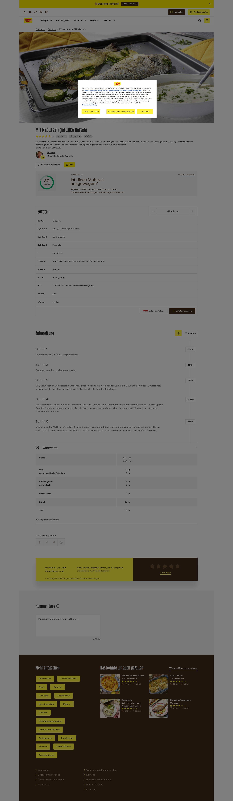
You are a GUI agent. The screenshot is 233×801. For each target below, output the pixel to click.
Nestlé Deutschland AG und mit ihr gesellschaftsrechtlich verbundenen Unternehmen (113, 90)
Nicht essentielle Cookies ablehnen (121, 111)
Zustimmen (145, 111)
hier (90, 103)
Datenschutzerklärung (89, 105)
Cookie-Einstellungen (91, 111)
